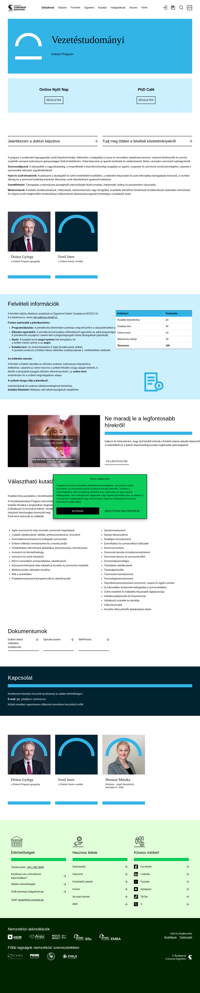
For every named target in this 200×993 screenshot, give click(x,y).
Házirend (77, 874)
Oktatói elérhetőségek (23, 884)
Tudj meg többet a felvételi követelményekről (139, 141)
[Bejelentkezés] (165, 8)
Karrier (76, 889)
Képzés (62, 7)
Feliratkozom (117, 461)
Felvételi (75, 7)
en (189, 7)
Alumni (133, 7)
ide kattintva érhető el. (45, 317)
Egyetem (89, 7)
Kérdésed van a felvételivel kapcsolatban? (26, 876)
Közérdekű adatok (82, 881)
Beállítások (170, 937)
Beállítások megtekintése (122, 511)
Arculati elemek (81, 896)
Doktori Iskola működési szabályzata (15, 643)
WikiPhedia (85, 639)
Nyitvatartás (79, 866)
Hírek (144, 7)
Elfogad (77, 511)
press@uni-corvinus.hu (31, 899)
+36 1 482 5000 (35, 867)
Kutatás (102, 7)
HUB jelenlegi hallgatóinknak (27, 891)
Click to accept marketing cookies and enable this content (54, 441)
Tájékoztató (185, 937)
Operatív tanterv (52, 639)
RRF (75, 904)
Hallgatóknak (118, 7)
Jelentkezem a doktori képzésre (34, 141)
